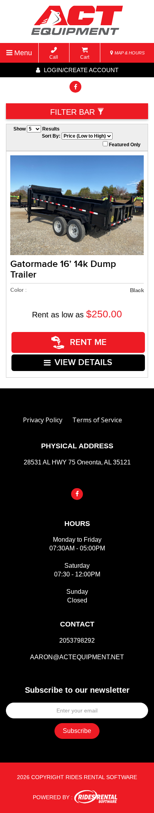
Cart (84, 57)
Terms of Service (97, 420)
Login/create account (80, 70)
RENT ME (87, 342)
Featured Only (124, 144)
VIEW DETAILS (83, 362)
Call (53, 57)
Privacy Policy (42, 420)
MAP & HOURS (129, 52)
